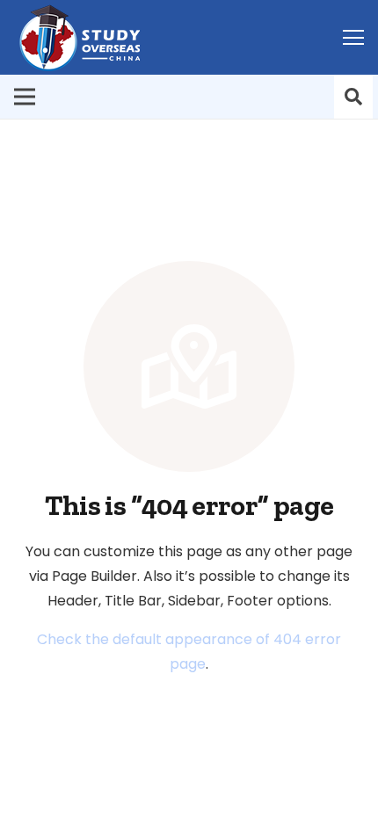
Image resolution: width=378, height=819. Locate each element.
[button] (353, 97)
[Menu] (353, 38)
